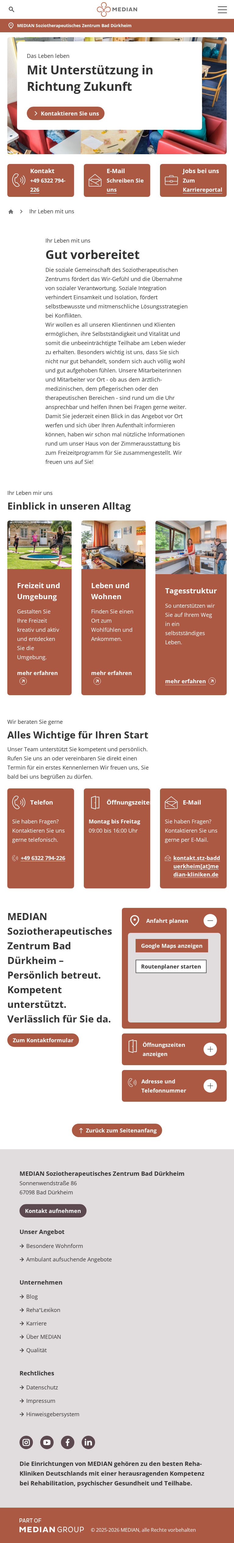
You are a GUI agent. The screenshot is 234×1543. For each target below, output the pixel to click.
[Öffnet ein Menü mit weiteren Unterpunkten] (222, 9)
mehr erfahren (37, 673)
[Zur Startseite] (117, 9)
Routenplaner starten (171, 966)
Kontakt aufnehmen (53, 1210)
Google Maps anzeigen (172, 945)
